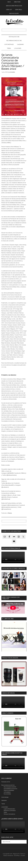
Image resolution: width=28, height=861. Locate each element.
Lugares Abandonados (9, 808)
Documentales (7, 794)
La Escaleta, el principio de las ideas (14, 21)
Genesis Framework (8, 855)
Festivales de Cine (5, 781)
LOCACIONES (4, 807)
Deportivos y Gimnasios (10, 810)
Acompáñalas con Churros (10, 788)
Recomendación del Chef (10, 787)
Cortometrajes (4, 797)
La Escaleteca (7, 792)
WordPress (17, 855)
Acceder (23, 855)
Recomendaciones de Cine (7, 785)
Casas (5, 812)
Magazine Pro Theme (18, 853)
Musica (10, 513)
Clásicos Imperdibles (9, 790)
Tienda (3, 803)
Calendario (4, 800)
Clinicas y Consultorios (9, 814)
